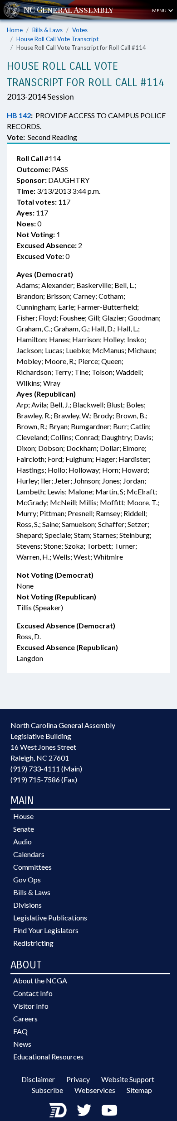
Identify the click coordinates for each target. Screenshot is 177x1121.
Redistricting (33, 943)
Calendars (28, 854)
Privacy (78, 1079)
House (23, 816)
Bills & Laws (47, 30)
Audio (22, 841)
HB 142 (19, 115)
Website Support (127, 1079)
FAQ (20, 1031)
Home (15, 30)
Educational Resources (48, 1056)
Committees (32, 866)
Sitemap (139, 1090)
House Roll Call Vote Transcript (57, 39)
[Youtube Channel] (109, 1110)
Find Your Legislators (46, 930)
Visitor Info (31, 1005)
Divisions (27, 905)
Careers (25, 1018)
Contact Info (33, 993)
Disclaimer (38, 1079)
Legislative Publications (50, 917)
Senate (23, 828)
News (22, 1044)
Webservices (94, 1090)
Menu (159, 10)
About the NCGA (40, 980)
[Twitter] (84, 1110)
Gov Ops (27, 879)
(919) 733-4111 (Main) (46, 768)
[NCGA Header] (68, 10)
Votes (80, 30)
